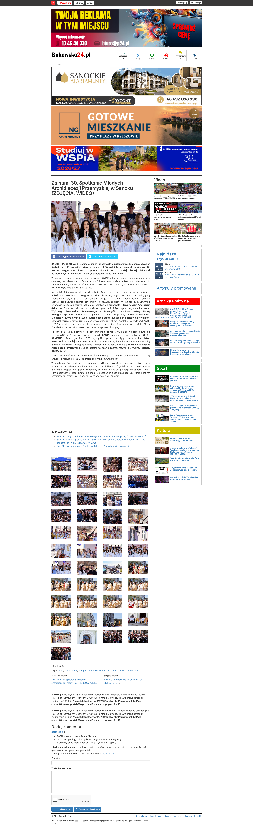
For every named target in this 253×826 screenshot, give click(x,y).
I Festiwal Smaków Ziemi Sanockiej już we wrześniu (182, 439)
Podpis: (55, 758)
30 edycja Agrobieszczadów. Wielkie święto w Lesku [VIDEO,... (165, 238)
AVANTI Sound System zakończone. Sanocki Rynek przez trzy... (189, 217)
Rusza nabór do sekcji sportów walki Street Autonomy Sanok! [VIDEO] (184, 378)
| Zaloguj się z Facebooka (88, 809)
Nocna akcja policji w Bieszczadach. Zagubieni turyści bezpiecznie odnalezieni (185, 352)
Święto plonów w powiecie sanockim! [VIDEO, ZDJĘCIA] (165, 197)
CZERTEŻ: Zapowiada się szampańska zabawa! (188, 197)
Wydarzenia (181, 57)
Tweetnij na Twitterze (104, 256)
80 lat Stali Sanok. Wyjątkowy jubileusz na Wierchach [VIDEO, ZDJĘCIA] (184, 408)
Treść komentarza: (61, 768)
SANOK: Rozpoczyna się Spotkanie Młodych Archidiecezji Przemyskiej (94, 446)
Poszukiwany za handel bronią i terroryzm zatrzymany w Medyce (185, 341)
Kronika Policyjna (173, 301)
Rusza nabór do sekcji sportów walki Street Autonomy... (163, 217)
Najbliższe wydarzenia (168, 256)
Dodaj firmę (65, 3)
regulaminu (108, 753)
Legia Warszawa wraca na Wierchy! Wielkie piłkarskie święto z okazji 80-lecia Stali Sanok (183, 418)
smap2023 (84, 670)
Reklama (79, 3)
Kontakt (89, 3)
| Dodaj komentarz (63, 809)
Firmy (137, 58)
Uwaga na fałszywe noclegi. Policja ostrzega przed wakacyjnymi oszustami (182, 323)
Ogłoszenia (123, 57)
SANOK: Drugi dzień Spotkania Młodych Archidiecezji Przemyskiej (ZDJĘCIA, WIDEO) (101, 436)
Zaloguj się (182, 2)
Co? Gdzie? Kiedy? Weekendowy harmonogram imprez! (185, 478)
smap (60, 670)
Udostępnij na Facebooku (71, 256)
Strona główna (141, 816)
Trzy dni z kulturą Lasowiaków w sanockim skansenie (185, 459)
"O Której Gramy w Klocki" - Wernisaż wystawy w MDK (182, 266)
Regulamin (177, 816)
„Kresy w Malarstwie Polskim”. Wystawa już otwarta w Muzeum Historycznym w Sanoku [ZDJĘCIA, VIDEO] (184, 451)
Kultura (163, 430)
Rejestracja (195, 2)
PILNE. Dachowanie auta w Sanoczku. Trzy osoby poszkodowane (189, 238)
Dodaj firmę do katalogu (160, 816)
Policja (166, 58)
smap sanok (71, 670)
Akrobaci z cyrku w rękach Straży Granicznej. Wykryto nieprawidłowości (185, 333)
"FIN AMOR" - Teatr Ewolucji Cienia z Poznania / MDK (182, 274)
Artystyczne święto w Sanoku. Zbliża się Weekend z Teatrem (183, 469)
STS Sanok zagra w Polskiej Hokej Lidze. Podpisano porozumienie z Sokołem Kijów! (184, 398)
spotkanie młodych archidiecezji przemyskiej (114, 670)
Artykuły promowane (176, 288)
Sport (152, 58)
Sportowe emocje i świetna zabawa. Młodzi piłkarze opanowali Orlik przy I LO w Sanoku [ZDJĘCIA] (182, 389)
